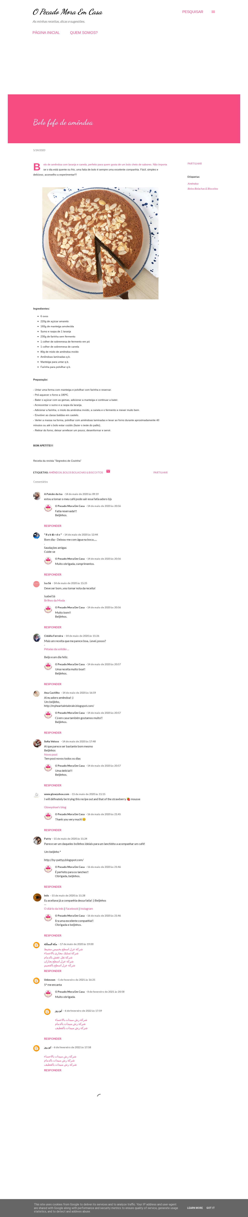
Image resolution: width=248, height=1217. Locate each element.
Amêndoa (193, 183)
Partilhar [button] (195, 163)
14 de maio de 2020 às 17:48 (79, 741)
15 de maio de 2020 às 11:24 (70, 838)
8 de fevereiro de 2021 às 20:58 (105, 991)
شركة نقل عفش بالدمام (58, 957)
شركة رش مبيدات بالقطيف (71, 1028)
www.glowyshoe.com (56, 794)
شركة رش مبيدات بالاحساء (71, 1019)
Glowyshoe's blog (55, 807)
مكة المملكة (50, 944)
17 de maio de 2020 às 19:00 (76, 944)
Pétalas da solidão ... (56, 649)
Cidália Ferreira (53, 635)
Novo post (50, 754)
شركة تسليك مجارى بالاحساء (61, 953)
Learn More (195, 1207)
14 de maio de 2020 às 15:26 (82, 635)
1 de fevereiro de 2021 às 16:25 (76, 979)
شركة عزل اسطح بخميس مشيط (63, 949)
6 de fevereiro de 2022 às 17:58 (72, 1047)
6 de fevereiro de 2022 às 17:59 (83, 1010)
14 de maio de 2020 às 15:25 (70, 583)
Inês (46, 895)
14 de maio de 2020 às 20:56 (104, 505)
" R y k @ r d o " (53, 534)
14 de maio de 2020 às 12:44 (81, 534)
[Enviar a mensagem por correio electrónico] (108, 472)
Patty (47, 838)
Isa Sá (47, 583)
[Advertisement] (124, 69)
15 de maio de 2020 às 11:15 (88, 794)
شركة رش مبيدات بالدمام (70, 1023)
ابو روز (58, 1010)
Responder (52, 525)
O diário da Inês (54, 908)
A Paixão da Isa (53, 493)
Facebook (72, 908)
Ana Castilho (52, 692)
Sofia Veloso (52, 741)
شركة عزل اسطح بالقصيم (59, 965)
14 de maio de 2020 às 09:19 (82, 493)
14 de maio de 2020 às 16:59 (79, 692)
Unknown (49, 979)
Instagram (86, 908)
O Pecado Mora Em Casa (67, 11)
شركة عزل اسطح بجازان (59, 961)
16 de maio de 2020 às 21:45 (104, 814)
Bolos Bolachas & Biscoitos (203, 188)
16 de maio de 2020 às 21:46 (104, 866)
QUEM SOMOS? (84, 33)
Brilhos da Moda (54, 600)
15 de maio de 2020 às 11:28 (68, 895)
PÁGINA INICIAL (46, 33)
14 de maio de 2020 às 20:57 (104, 664)
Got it (210, 1207)
